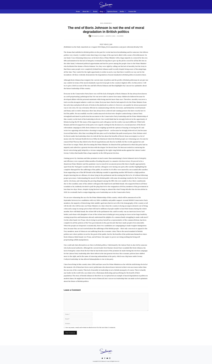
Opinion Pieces (112, 11)
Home (78, 11)
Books (95, 11)
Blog (101, 11)
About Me (85, 11)
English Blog (108, 23)
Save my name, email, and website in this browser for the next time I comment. (91, 327)
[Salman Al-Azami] (106, 4)
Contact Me (132, 11)
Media (122, 11)
